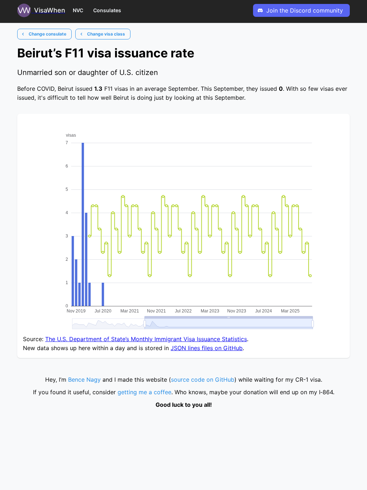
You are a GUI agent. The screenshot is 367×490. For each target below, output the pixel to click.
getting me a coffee (144, 392)
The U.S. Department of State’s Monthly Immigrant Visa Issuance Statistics (146, 339)
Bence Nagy (84, 379)
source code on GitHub (202, 379)
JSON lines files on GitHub (207, 348)
